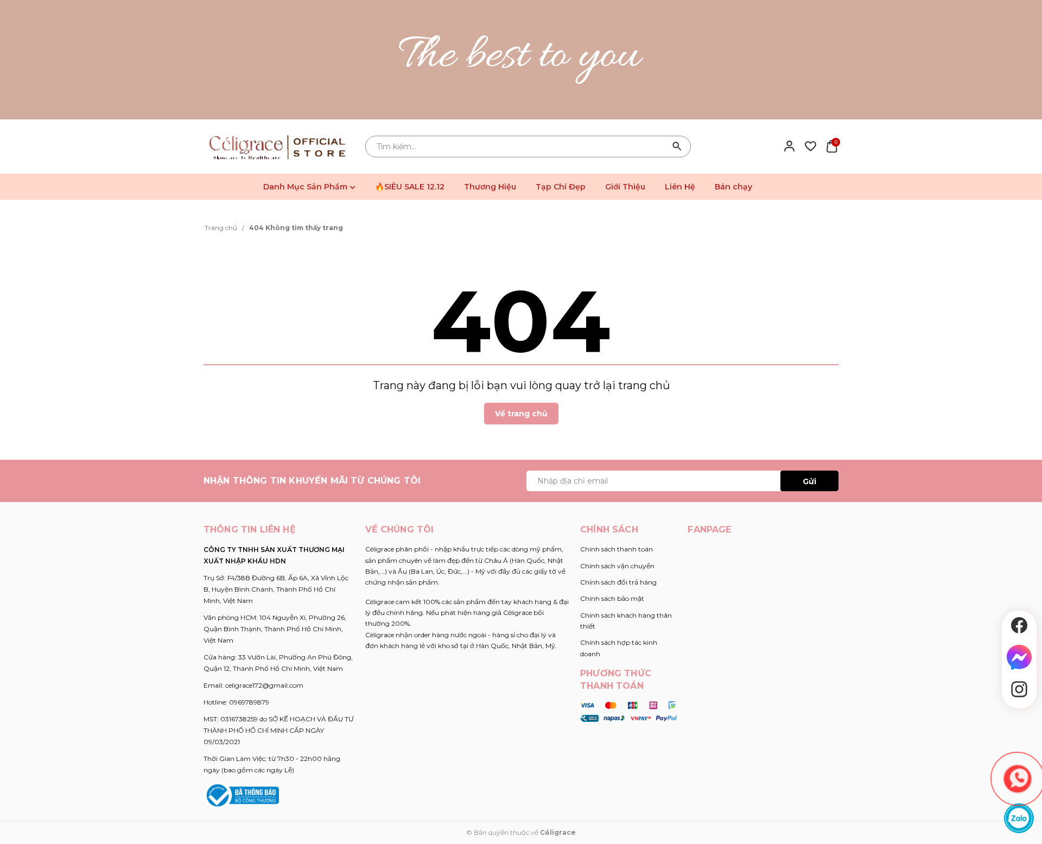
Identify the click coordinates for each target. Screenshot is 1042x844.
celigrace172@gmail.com (264, 685)
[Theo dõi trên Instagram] (1019, 689)
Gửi (809, 481)
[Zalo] (1019, 818)
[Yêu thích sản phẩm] (810, 146)
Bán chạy (733, 187)
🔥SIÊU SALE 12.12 (409, 187)
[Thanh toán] (628, 711)
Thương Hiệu (490, 187)
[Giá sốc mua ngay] (521, 59)
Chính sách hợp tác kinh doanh (618, 647)
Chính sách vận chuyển (617, 566)
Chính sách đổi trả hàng (618, 582)
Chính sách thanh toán (616, 549)
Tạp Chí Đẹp (561, 187)
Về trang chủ (521, 413)
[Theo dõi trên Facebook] (1019, 625)
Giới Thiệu (625, 187)
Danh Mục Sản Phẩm (306, 187)
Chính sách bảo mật (612, 598)
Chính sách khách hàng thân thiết (626, 620)
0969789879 (249, 702)
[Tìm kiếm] (677, 146)
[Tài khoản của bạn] (789, 146)
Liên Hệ (680, 187)
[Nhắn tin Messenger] (1019, 657)
